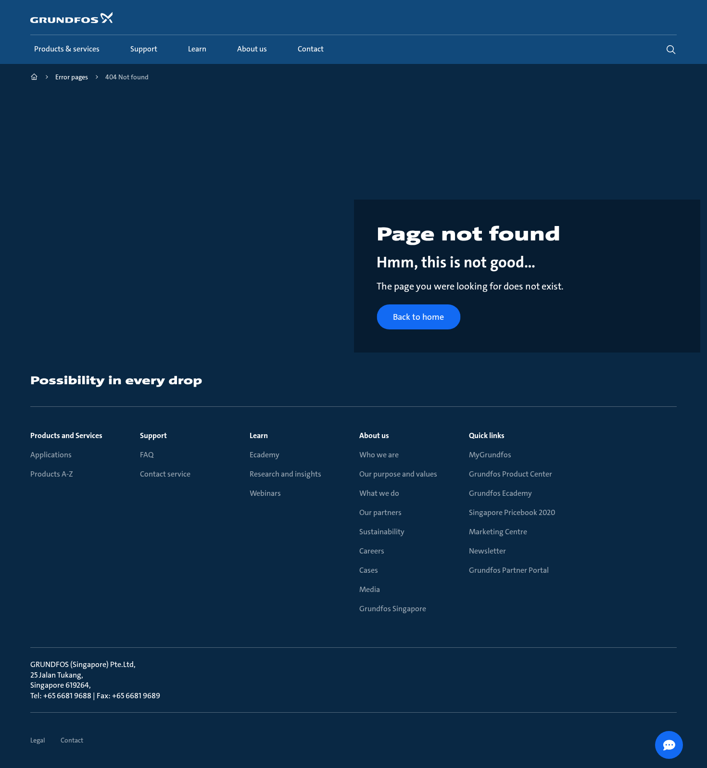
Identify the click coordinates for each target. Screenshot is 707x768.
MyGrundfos (490, 455)
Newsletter (487, 551)
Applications (51, 455)
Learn (259, 435)
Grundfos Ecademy (500, 493)
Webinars (265, 493)
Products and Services (66, 435)
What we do (379, 493)
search (671, 49)
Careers (371, 551)
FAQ (146, 455)
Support (153, 435)
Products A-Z (51, 474)
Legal (37, 740)
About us (374, 435)
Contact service (165, 474)
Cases (368, 570)
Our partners (380, 512)
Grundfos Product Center (510, 474)
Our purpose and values (398, 474)
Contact (72, 740)
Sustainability (381, 532)
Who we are (379, 455)
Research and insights (285, 474)
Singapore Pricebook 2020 (512, 512)
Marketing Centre (498, 532)
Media (369, 589)
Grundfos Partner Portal (509, 570)
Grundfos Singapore (392, 609)
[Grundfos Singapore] (34, 78)
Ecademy (264, 455)
